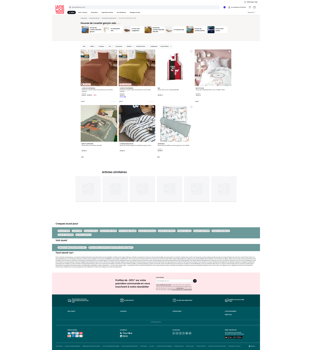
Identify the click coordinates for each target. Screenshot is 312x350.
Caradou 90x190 (76, 231)
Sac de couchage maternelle (127, 231)
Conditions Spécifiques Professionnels (130, 346)
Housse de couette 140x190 (201, 231)
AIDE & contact (71, 311)
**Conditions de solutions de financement (217, 346)
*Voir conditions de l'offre (163, 285)
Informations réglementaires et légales (111, 346)
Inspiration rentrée (107, 12)
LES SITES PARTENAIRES (230, 311)
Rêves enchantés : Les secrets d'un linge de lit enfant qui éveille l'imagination (111, 247)
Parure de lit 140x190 (63, 231)
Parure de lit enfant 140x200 (108, 231)
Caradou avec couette (184, 231)
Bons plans (94, 12)
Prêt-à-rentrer (82, 12)
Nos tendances (121, 12)
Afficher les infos (156, 322)
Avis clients (151, 346)
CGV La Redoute (59, 346)
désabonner (180, 288)
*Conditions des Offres (201, 346)
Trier (84, 46)
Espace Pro (251, 12)
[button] (254, 7)
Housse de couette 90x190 (65, 235)
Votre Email (160, 277)
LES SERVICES (123, 311)
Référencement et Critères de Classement (91, 346)
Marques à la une (135, 12)
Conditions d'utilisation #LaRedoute (164, 346)
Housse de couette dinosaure (147, 231)
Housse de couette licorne (83, 235)
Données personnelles (179, 346)
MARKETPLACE (228, 314)
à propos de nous (176, 311)
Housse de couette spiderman (220, 231)
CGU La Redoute (143, 346)
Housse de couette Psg (91, 231)
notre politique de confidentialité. (182, 289)
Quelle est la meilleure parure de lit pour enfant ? (72, 247)
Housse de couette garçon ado (127, 18)
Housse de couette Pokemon (166, 231)
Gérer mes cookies (190, 346)
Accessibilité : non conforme (234, 346)
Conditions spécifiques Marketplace (72, 346)
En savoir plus (240, 334)
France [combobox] (252, 346)
